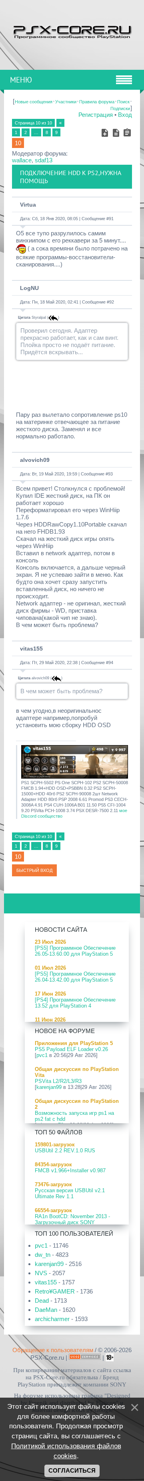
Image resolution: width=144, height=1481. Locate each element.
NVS (41, 1273)
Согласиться (72, 1470)
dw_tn (42, 1254)
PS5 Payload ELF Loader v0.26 (71, 1049)
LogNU (29, 288)
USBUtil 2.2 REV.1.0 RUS (65, 1151)
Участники (65, 101)
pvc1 (42, 1055)
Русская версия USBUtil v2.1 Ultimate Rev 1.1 (70, 1193)
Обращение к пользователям (52, 1350)
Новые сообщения (33, 101)
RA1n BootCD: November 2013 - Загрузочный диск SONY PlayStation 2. (72, 1222)
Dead (42, 1300)
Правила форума (96, 101)
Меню (21, 80)
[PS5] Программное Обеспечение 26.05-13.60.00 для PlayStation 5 (75, 951)
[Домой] (72, 31)
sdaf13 (43, 160)
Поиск (123, 101)
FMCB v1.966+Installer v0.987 (70, 1170)
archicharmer (52, 1318)
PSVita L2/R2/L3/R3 (58, 1081)
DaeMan (46, 1309)
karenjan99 (49, 1087)
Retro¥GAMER (55, 1291)
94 (110, 662)
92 (111, 302)
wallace (22, 160)
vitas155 (31, 648)
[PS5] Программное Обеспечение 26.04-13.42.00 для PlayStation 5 (75, 977)
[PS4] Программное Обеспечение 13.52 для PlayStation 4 (75, 1003)
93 (110, 473)
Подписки (120, 108)
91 (111, 218)
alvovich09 (35, 460)
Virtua (28, 204)
